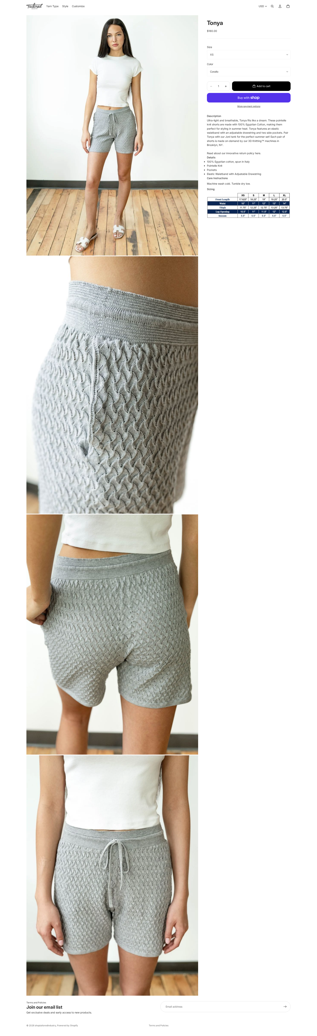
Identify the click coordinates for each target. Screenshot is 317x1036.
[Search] (272, 6)
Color (210, 64)
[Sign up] (285, 1007)
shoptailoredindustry (45, 1025)
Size (209, 47)
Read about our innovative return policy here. (234, 153)
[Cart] (288, 6)
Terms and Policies (36, 1002)
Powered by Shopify (67, 1025)
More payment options (248, 106)
